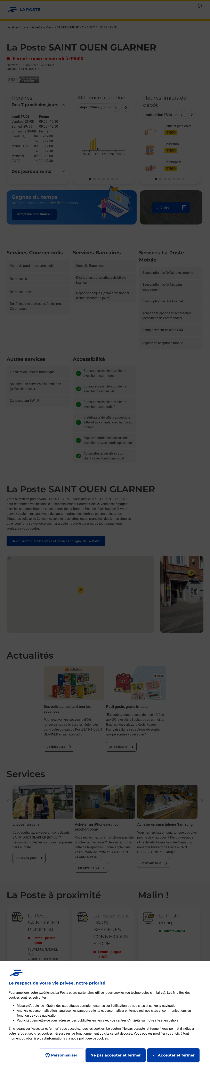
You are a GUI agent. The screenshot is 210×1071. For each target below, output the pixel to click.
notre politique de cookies (89, 1038)
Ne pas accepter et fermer (115, 1055)
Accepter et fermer (176, 1055)
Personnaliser (64, 1055)
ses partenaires (83, 993)
